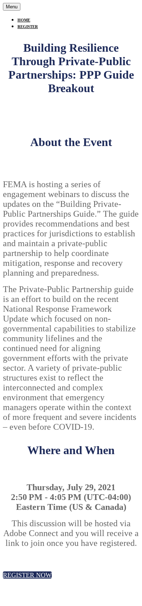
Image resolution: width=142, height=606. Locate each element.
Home (23, 20)
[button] (27, 575)
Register (27, 26)
